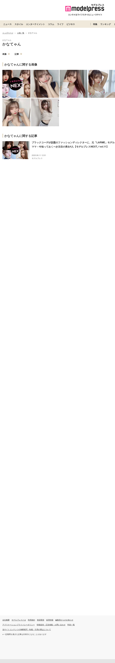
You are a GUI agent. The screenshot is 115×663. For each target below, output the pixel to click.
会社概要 (6, 620)
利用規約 (31, 620)
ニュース (7, 24)
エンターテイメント (35, 24)
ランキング (105, 24)
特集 (95, 24)
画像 (4, 54)
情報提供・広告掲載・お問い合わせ (51, 624)
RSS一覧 (71, 624)
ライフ (60, 24)
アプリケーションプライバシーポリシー (18, 624)
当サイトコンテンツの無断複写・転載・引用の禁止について (26, 629)
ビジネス (70, 24)
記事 (17, 54)
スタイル (19, 24)
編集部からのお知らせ (64, 620)
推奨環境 (40, 620)
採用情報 (49, 620)
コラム (51, 24)
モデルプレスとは (19, 620)
